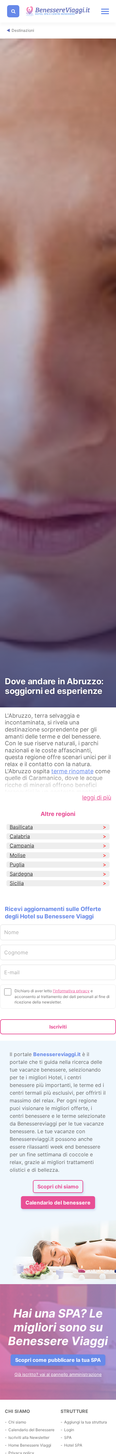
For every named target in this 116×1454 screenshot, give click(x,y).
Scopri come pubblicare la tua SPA (58, 1360)
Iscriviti (58, 1027)
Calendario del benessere (58, 1202)
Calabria (20, 836)
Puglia (17, 865)
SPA (68, 1437)
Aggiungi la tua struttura (85, 1422)
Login (69, 1429)
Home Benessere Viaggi (29, 1445)
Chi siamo (17, 1422)
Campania (22, 846)
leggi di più (96, 797)
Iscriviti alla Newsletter (28, 1437)
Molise (17, 855)
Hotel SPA (73, 1445)
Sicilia (17, 883)
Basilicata (21, 827)
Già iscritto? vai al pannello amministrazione (58, 1374)
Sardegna (21, 874)
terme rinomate (72, 771)
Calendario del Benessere (31, 1429)
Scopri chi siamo (58, 1186)
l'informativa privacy (71, 990)
